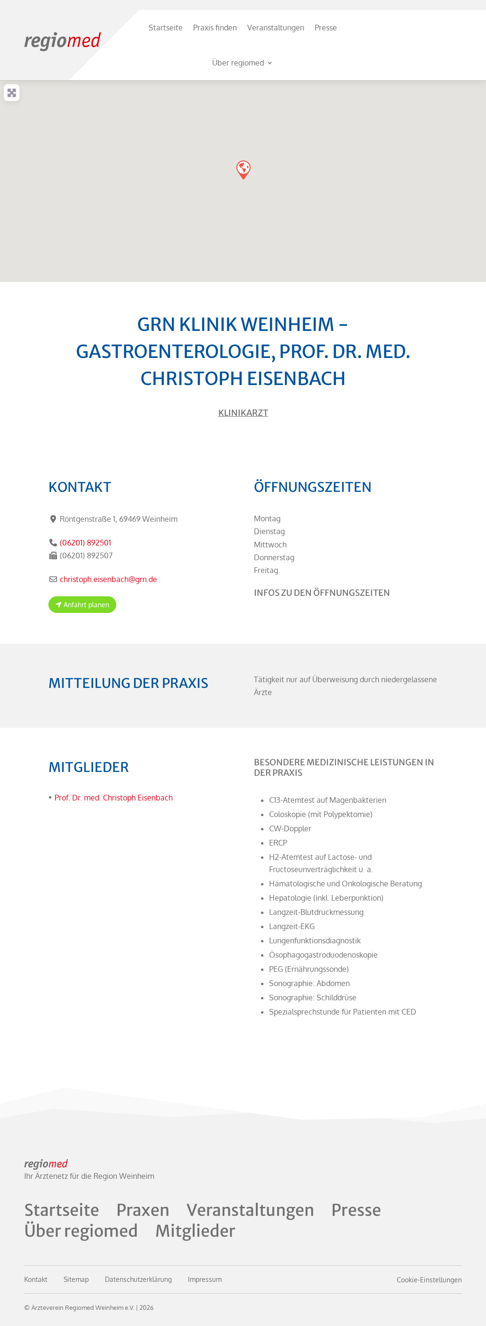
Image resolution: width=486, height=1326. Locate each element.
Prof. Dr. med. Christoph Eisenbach (114, 797)
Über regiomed (238, 62)
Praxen (142, 1210)
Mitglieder (195, 1231)
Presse (326, 27)
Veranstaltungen (275, 27)
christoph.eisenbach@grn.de (108, 579)
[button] (243, 169)
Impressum (205, 1279)
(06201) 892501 (85, 542)
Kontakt (35, 1279)
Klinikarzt (243, 412)
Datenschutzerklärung (138, 1279)
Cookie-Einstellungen (429, 1280)
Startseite (166, 27)
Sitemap (76, 1279)
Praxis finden (215, 27)
